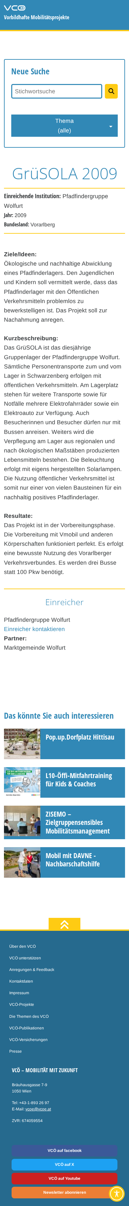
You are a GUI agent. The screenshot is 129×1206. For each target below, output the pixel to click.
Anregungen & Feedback (31, 969)
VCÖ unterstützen (25, 958)
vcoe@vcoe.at (38, 1109)
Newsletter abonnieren (64, 1192)
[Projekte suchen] (111, 91)
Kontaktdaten (21, 981)
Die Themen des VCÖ (29, 1016)
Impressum (19, 993)
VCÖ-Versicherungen (28, 1039)
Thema (64, 125)
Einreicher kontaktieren (34, 629)
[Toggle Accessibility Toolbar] (116, 1193)
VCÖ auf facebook (65, 1150)
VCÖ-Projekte (21, 1004)
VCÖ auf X (64, 1164)
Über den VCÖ (22, 946)
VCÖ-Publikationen (26, 1028)
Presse (15, 1051)
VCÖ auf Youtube (64, 1178)
